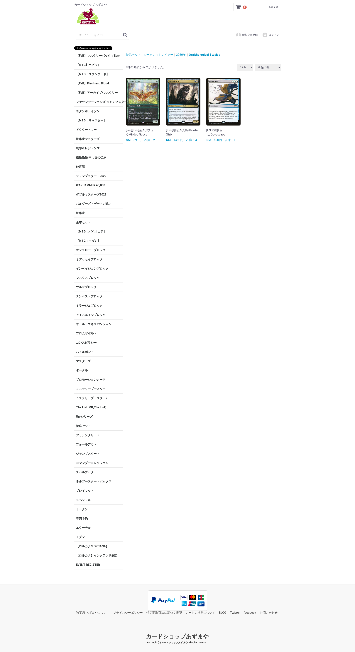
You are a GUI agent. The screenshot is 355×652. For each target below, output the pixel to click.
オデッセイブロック (89, 259)
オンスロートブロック (91, 250)
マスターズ (83, 361)
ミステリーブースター (91, 389)
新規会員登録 (250, 34)
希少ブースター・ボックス (93, 481)
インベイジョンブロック (92, 268)
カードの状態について (200, 612)
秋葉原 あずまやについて (92, 612)
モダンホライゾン (88, 111)
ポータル (82, 370)
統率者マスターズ (88, 139)
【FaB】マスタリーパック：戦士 (98, 55)
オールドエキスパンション (93, 324)
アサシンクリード (88, 435)
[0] (238, 7)
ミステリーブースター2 (91, 398)
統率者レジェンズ (88, 148)
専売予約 (82, 518)
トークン (82, 509)
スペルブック (85, 472)
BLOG (222, 612)
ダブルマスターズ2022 (91, 194)
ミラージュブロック (89, 305)
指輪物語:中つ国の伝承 (91, 157)
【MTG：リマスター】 (91, 120)
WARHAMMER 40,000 (90, 185)
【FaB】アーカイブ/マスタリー (97, 92)
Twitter (235, 612)
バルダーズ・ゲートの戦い (93, 203)
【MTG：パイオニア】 (91, 231)
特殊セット (83, 426)
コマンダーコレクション (92, 463)
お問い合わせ (269, 612)
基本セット (83, 222)
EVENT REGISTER (88, 564)
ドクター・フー (86, 129)
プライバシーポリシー (128, 612)
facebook (250, 612)
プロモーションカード (91, 379)
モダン (80, 537)
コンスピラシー (86, 342)
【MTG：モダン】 (88, 241)
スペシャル (83, 500)
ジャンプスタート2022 (91, 176)
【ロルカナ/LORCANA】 (92, 546)
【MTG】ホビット (88, 65)
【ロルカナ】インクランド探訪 (96, 555)
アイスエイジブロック (91, 315)
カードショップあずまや (177, 636)
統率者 (80, 213)
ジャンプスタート (88, 453)
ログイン (274, 34)
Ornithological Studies (204, 54)
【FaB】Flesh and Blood (92, 83)
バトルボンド (85, 352)
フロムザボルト (86, 333)
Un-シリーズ (84, 416)
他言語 (80, 166)
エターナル (83, 527)
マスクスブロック (88, 278)
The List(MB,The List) (91, 407)
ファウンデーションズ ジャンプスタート (99, 102)
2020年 (181, 54)
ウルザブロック (86, 287)
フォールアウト (86, 444)
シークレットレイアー (158, 54)
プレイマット (85, 490)
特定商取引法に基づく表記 (164, 612)
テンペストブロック (89, 296)
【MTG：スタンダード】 (92, 74)
